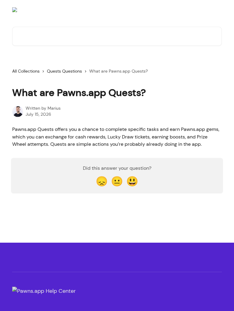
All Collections (26, 71)
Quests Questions (64, 71)
